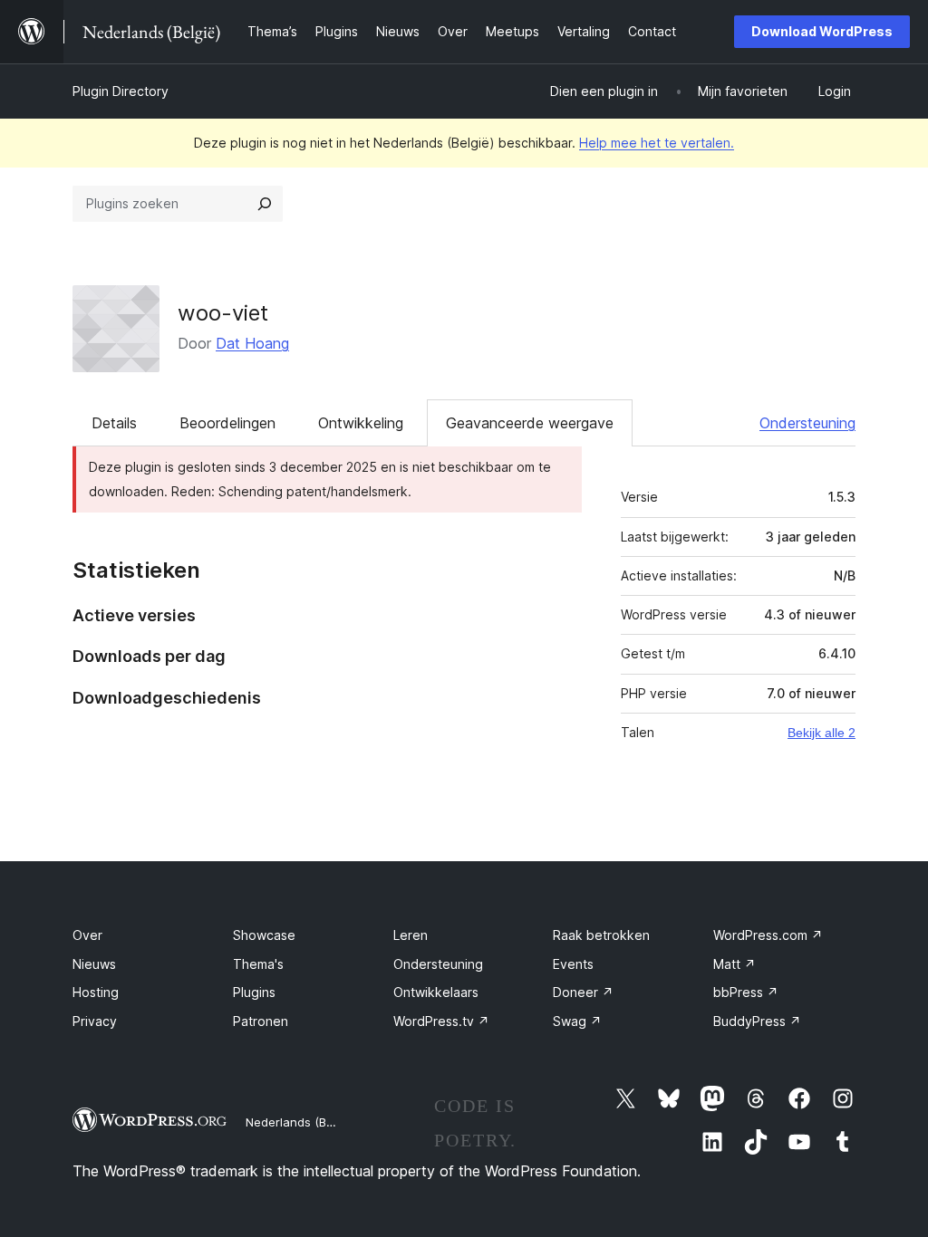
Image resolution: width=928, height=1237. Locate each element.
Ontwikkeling (360, 423)
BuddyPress (757, 1021)
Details (114, 423)
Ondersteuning (807, 423)
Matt (734, 964)
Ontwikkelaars (435, 992)
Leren (410, 935)
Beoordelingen (227, 423)
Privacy (94, 1021)
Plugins (254, 992)
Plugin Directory (120, 91)
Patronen (260, 1021)
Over (87, 935)
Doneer (583, 992)
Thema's (258, 964)
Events (573, 964)
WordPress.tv (441, 1021)
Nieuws (94, 964)
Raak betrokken (601, 935)
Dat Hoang (252, 343)
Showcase (264, 935)
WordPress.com (768, 935)
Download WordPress (822, 31)
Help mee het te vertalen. (656, 142)
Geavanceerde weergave (530, 423)
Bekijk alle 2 (822, 732)
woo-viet (223, 313)
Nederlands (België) (301, 1122)
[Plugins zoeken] (264, 204)
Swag (577, 1021)
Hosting (95, 992)
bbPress (745, 992)
